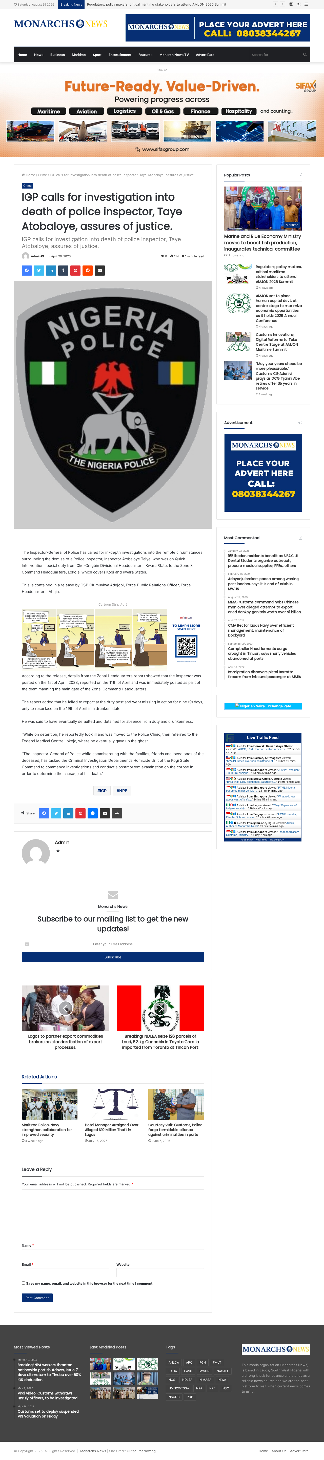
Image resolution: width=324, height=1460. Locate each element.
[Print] (117, 813)
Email (27, 1264)
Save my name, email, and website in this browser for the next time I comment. (89, 1283)
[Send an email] (42, 256)
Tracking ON (277, 839)
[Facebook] (27, 270)
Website (123, 1264)
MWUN (204, 1371)
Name (28, 1245)
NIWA (222, 1380)
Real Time (261, 839)
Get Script (247, 839)
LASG (188, 1371)
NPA (199, 1388)
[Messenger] (93, 813)
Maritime (79, 55)
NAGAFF (223, 1371)
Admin (35, 256)
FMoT (217, 1362)
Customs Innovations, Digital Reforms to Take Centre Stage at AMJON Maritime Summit (277, 342)
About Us (279, 1451)
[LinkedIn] (51, 270)
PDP (190, 1397)
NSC (225, 1388)
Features (145, 55)
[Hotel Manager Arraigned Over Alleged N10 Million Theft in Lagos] (113, 1104)
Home (22, 55)
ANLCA (174, 1362)
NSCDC (174, 1397)
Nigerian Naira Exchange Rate (265, 706)
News (38, 55)
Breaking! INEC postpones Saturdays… (251, 781)
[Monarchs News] (61, 24)
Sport (97, 55)
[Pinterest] (75, 270)
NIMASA (205, 1380)
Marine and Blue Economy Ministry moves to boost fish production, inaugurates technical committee (262, 242)
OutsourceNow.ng (141, 1451)
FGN (202, 1362)
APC (189, 1362)
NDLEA (187, 1380)
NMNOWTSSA (179, 1388)
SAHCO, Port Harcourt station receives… (262, 749)
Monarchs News (93, 1451)
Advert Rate (205, 55)
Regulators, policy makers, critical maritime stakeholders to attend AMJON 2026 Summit (279, 274)
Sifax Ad (162, 70)
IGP (103, 790)
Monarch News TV (174, 55)
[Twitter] (39, 270)
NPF (123, 790)
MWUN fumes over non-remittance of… (251, 761)
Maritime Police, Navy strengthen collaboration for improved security (47, 1129)
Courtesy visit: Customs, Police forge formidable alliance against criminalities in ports (175, 1129)
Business (57, 55)
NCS (172, 1380)
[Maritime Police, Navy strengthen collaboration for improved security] (49, 1104)
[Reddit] (88, 270)
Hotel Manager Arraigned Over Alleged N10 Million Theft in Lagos (111, 1129)
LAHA (173, 1371)
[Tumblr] (63, 270)
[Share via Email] (100, 270)
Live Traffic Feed (263, 737)
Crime (42, 175)
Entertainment (120, 55)
